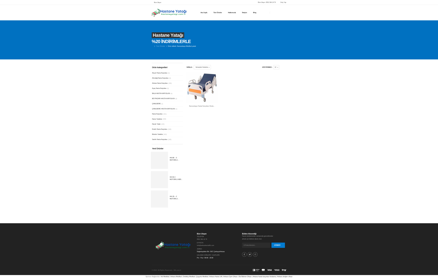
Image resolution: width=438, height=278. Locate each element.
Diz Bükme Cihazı (245, 276)
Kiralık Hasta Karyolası (159, 129)
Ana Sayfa (204, 12)
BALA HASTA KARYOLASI (161, 93)
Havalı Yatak (156, 124)
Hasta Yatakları (157, 119)
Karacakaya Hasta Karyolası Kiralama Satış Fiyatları (207, 106)
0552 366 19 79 (202, 239)
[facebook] (244, 254)
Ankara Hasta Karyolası (160, 83)
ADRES (199, 249)
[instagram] (255, 254)
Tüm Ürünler (217, 12)
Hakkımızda (232, 12)
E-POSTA (200, 243)
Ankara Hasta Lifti (215, 276)
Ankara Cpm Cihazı (230, 276)
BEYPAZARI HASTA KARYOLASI (163, 98)
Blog (254, 12)
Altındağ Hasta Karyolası (160, 78)
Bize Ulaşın (157, 2)
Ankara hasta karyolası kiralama (264, 276)
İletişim (244, 12)
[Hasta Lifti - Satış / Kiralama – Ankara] (169, 12)
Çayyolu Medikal (202, 276)
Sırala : (189, 67)
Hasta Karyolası (157, 114)
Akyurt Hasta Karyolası (159, 73)
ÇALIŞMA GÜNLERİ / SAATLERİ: (208, 255)
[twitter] (250, 254)
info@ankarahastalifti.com (205, 245)
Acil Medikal (165, 276)
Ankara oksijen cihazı (284, 276)
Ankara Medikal (176, 276)
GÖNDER (277, 245)
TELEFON (200, 236)
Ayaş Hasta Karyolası (159, 88)
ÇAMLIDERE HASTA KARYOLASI (163, 109)
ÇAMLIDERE (156, 104)
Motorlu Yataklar (157, 134)
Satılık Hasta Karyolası (159, 139)
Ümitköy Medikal (189, 276)
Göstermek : (267, 67)
